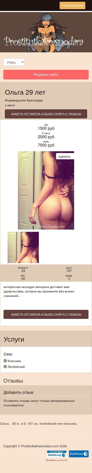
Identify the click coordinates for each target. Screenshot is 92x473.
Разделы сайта (45, 75)
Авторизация (72, 5)
